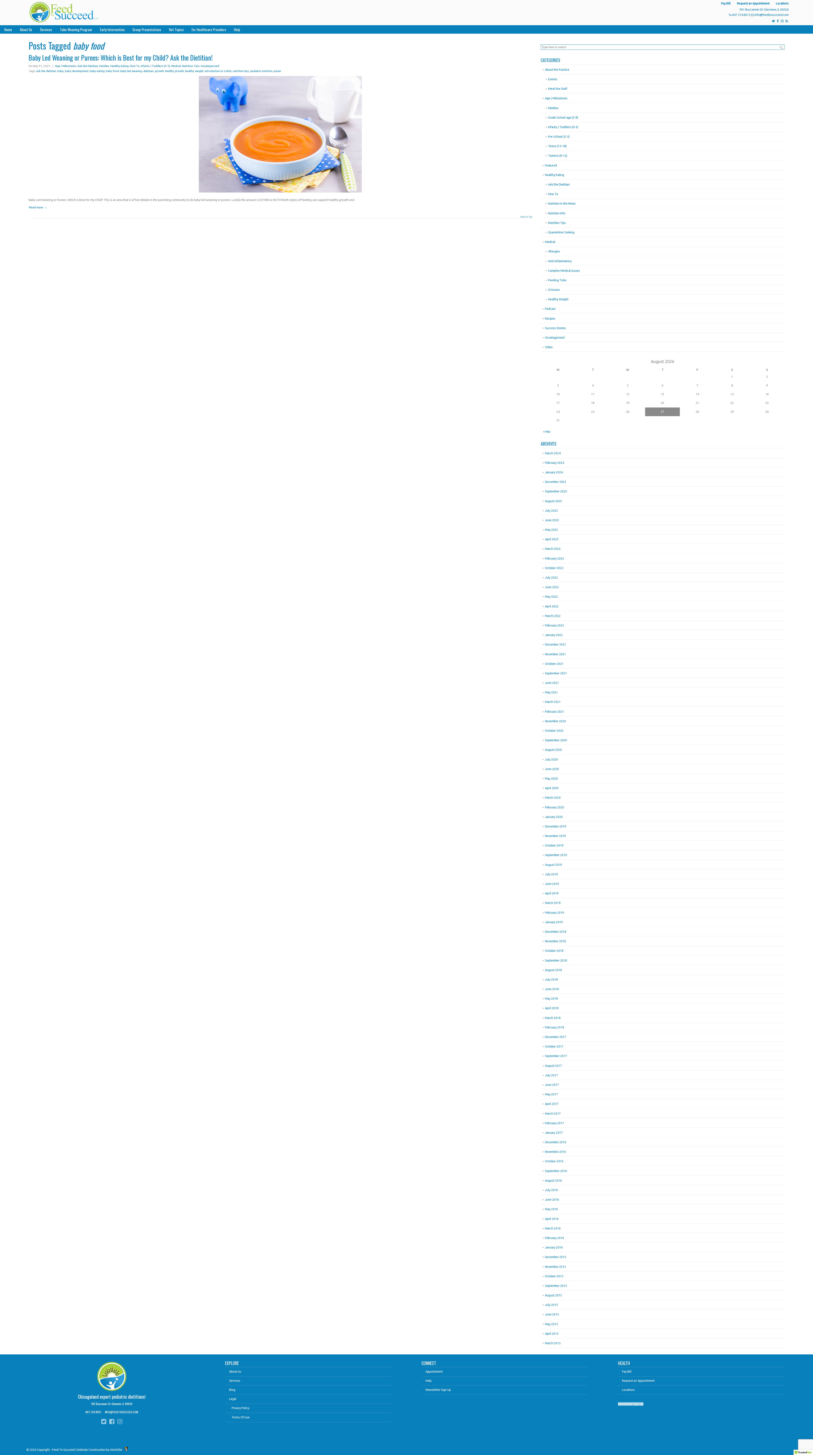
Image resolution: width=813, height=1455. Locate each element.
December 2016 (555, 1142)
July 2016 (551, 1190)
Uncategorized (210, 66)
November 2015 (555, 1266)
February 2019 (554, 912)
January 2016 (554, 1247)
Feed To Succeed (64, 12)
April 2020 (552, 788)
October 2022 (554, 568)
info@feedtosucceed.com (772, 15)
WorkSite (116, 1449)
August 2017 (553, 1065)
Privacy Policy (240, 1408)
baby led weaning (131, 71)
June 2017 (552, 1084)
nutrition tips (241, 71)
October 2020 (554, 730)
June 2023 (552, 520)
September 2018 (556, 960)
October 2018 (554, 950)
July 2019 (551, 874)
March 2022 (553, 616)
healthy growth (174, 71)
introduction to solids (218, 71)
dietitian (148, 71)
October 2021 (554, 663)
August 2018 (553, 970)
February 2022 (554, 625)
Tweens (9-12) (557, 155)
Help (429, 1380)
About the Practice (557, 69)
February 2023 (554, 558)
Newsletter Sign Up (438, 1389)
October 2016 (554, 1161)
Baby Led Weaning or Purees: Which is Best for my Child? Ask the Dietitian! (121, 57)
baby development (76, 71)
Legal (232, 1399)
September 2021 (556, 673)
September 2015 (556, 1285)
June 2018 (552, 989)
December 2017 (555, 1037)
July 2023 (551, 510)
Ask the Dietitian (87, 66)
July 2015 (551, 1305)
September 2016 (556, 1171)
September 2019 (556, 855)
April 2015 (552, 1333)
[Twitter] (773, 21)
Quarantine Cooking (561, 232)
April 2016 (552, 1219)
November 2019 (555, 836)
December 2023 (555, 482)
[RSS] (787, 21)
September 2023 (556, 491)
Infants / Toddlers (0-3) (155, 66)
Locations (782, 3)
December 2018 (555, 931)
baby (60, 71)
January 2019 (554, 922)
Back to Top (526, 217)
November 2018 (555, 941)
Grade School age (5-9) (563, 117)
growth (159, 71)
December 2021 (555, 644)
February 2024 (554, 462)
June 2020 (552, 769)
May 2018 (551, 998)
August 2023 (553, 501)
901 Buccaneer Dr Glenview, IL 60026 (111, 1403)
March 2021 (553, 702)
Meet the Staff (557, 88)
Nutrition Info (556, 213)
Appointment (434, 1371)
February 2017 (554, 1123)
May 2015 (551, 1324)
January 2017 (554, 1132)
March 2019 (553, 903)
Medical (176, 66)
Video (549, 347)
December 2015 (555, 1257)
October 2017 (554, 1046)
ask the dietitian (46, 71)
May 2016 (551, 1209)
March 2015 (553, 1343)
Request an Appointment (753, 3)
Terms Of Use (241, 1417)
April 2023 (552, 539)
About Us (235, 1371)
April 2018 (552, 1008)
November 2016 (555, 1151)
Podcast (550, 308)
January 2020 (554, 817)
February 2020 (554, 807)
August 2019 (553, 864)
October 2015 (554, 1276)
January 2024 (554, 472)
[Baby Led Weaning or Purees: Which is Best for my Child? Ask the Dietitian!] (280, 191)
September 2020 (556, 740)
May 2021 (551, 692)
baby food (112, 71)
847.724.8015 (741, 15)
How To (135, 66)
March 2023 (553, 548)
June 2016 (552, 1199)
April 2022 (552, 606)
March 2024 (553, 453)
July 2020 (551, 759)
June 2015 (552, 1314)
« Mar (546, 431)
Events (552, 79)
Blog (232, 1389)
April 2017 (552, 1104)
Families (104, 66)
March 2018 (553, 1018)
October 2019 (554, 845)
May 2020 (551, 778)
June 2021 (552, 683)
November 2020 (555, 721)
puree (277, 71)
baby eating (97, 71)
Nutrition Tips (190, 66)
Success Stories (555, 328)
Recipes (550, 318)
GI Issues (554, 289)
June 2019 (552, 883)
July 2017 (551, 1075)
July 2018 (551, 979)
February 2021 (554, 711)
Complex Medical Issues (564, 270)
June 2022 (552, 587)
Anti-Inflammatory (560, 261)
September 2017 (556, 1056)
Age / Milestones (65, 66)
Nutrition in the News (562, 203)
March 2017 (553, 1113)
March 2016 (553, 1228)
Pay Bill (726, 3)
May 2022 (551, 596)
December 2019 (555, 826)
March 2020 (553, 797)
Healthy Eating (120, 66)
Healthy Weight (558, 299)
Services (234, 1380)
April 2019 (552, 893)
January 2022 (554, 635)
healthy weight (194, 71)
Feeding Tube (557, 280)
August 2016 (553, 1180)
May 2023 (551, 529)
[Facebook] (777, 21)
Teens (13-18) (557, 146)
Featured (551, 165)
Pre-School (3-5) (559, 136)
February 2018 (554, 1027)
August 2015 (553, 1295)
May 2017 (551, 1094)
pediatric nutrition (261, 71)
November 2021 (555, 654)
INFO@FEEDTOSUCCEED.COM (121, 1412)
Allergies (554, 251)
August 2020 (553, 749)
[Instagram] (782, 21)
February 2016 (554, 1238)
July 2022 (551, 577)
